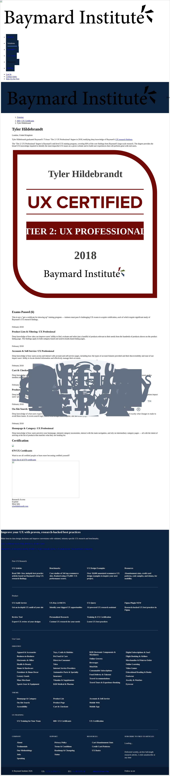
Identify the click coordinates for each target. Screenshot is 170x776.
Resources (92, 736)
